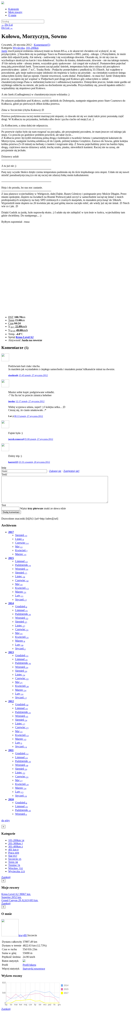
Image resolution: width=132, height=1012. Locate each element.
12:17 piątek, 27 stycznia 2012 (30, 401)
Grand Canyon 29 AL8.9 (19, 900)
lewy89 (23, 935)
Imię (3, 467)
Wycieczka (19, 47)
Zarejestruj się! (71, 471)
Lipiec (19, 538)
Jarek (4, 51)
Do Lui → (7, 27)
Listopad (21, 561)
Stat (12, 855)
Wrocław (15, 868)
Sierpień (21, 535)
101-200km (32, 47)
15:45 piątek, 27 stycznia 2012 (33, 375)
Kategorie (13, 9)
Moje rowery (15, 12)
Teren (13, 862)
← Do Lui (7, 24)
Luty (19, 595)
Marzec (20, 554)
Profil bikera (29, 964)
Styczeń (21, 599)
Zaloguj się (55, 471)
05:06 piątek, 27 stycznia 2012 (38, 439)
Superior (11, 897)
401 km (13, 849)
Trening (14, 865)
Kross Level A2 (25, 337)
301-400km (15, 846)
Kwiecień (21, 550)
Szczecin (14, 858)
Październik (23, 565)
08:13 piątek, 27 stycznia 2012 (28, 416)
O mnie (12, 15)
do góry (5, 820)
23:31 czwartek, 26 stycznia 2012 (34, 462)
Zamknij (5, 877)
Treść (4, 474)
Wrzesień (21, 568)
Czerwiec (22, 542)
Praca (13, 852)
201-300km (15, 843)
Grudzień (21, 606)
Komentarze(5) (42, 44)
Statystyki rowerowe (34, 968)
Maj (19, 546)
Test (3, 505)
